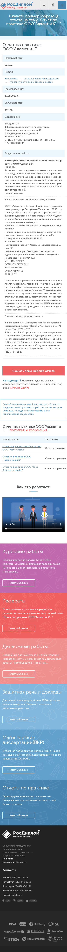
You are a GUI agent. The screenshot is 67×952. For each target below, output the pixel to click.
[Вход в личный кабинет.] (53, 5)
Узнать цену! (19, 387)
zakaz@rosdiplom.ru (12, 895)
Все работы (11, 78)
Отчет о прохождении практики (41, 78)
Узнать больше (19, 582)
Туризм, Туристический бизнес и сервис (31, 82)
